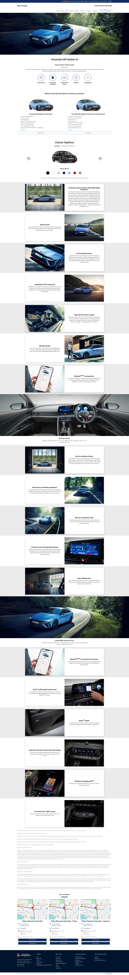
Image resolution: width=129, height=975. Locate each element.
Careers (96, 957)
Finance (88, 10)
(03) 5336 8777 (55, 928)
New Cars (58, 957)
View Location (32, 939)
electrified (38, 958)
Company (95, 10)
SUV (37, 957)
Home (57, 10)
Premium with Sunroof (67, 146)
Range (62, 10)
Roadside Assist (79, 961)
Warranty (77, 960)
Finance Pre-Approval (105, 10)
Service (82, 10)
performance (39, 961)
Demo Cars (58, 958)
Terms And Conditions (100, 960)
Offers (66, 10)
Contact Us (97, 958)
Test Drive (58, 968)
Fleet (57, 965)
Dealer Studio (109, 973)
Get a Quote (41, 132)
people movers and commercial (44, 965)
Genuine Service (79, 965)
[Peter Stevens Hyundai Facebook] (109, 1)
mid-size (38, 963)
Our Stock (71, 10)
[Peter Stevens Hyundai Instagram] (111, 1)
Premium (57, 146)
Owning (76, 10)
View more (23, 129)
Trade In (58, 966)
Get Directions (32, 943)
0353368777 (104, 1)
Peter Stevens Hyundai (103, 6)
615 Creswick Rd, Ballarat (93, 1)
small (37, 960)
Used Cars (58, 960)
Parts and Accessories (80, 958)
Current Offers (59, 961)
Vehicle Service (79, 957)
